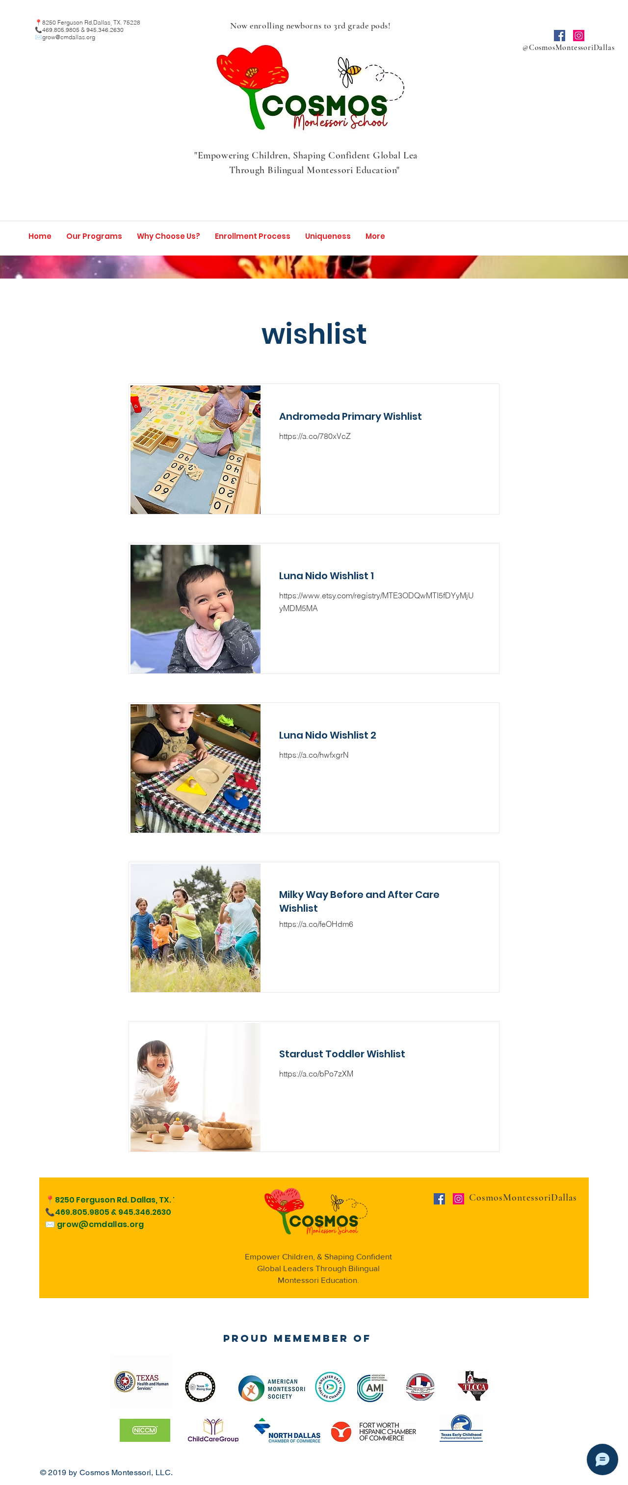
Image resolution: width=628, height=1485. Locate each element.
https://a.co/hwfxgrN (314, 755)
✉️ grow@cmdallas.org (94, 1224)
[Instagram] (578, 35)
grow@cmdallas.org (68, 37)
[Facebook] (559, 35)
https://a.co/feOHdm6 (316, 924)
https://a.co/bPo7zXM (316, 1073)
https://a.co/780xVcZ (315, 436)
